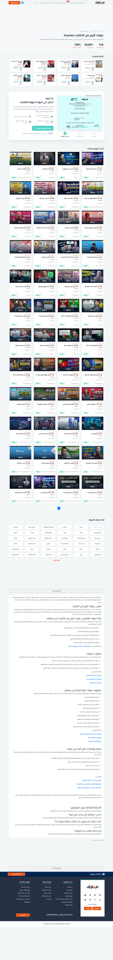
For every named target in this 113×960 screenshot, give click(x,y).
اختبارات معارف (47, 893)
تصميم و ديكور (64, 554)
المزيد (36, 3)
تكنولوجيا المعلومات (48, 527)
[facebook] (100, 895)
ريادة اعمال (81, 543)
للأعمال (97, 908)
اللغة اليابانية (48, 554)
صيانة (64, 549)
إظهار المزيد (56, 560)
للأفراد (88, 908)
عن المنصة (69, 887)
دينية (81, 554)
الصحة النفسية (32, 543)
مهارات (15, 538)
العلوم (48, 543)
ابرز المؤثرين (27, 902)
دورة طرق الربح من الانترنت (94, 741)
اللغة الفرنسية (15, 554)
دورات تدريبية (82, 3)
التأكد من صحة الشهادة (45, 3)
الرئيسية (101, 31)
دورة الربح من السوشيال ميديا (94, 679)
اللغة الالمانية (15, 549)
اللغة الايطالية (32, 554)
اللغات (32, 532)
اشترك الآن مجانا (16, 874)
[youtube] (85, 895)
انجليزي (64, 527)
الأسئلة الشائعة (68, 905)
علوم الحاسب (64, 538)
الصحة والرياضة (32, 538)
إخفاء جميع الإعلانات (56, 591)
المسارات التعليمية (46, 890)
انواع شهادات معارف (24, 890)
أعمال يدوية (97, 538)
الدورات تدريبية (93, 31)
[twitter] (95, 895)
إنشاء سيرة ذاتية (74, 3)
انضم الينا (23, 915)
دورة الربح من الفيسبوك (95, 683)
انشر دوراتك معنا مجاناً (24, 896)
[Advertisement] (56, 18)
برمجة (81, 527)
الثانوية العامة (48, 532)
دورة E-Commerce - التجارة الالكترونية (91, 780)
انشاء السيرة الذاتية (46, 896)
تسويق (15, 532)
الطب (81, 532)
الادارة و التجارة (97, 532)
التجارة (97, 549)
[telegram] (85, 900)
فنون (64, 532)
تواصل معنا (69, 890)
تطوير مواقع (97, 554)
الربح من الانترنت (97, 527)
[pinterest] (90, 900)
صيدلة (81, 549)
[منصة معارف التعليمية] (100, 3)
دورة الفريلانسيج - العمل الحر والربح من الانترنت (79, 646)
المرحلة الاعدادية (65, 543)
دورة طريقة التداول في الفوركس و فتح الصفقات (89, 784)
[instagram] (95, 900)
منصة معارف (95, 609)
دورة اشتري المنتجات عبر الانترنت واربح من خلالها (89, 787)
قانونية (15, 543)
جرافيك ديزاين (32, 527)
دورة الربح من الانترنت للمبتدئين (93, 675)
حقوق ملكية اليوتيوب (66, 902)
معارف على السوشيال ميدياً (23, 899)
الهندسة (15, 527)
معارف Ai (55, 3)
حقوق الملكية (68, 896)
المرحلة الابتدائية (81, 538)
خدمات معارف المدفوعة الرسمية (64, 899)
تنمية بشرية (97, 543)
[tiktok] (100, 900)
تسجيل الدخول (14, 3)
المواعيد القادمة (25, 887)
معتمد (86, 177)
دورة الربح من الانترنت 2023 (94, 737)
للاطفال (48, 549)
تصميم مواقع (48, 538)
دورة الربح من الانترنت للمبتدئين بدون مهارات (90, 734)
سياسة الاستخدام (68, 893)
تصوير (32, 549)
